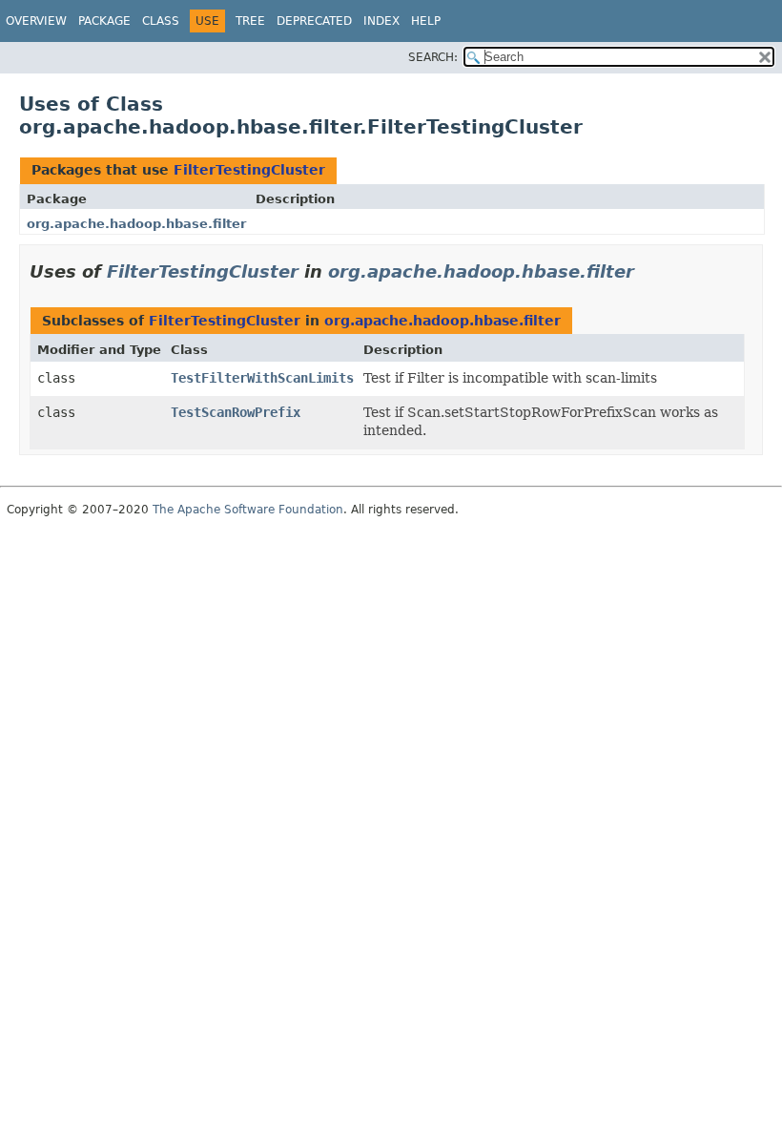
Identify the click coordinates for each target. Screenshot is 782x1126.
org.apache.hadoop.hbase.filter (136, 224)
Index (381, 21)
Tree (250, 21)
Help (426, 21)
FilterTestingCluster (249, 169)
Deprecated (314, 21)
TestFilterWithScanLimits (262, 378)
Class (160, 21)
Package (104, 21)
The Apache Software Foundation (248, 509)
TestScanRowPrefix (235, 412)
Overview (36, 21)
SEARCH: (433, 57)
